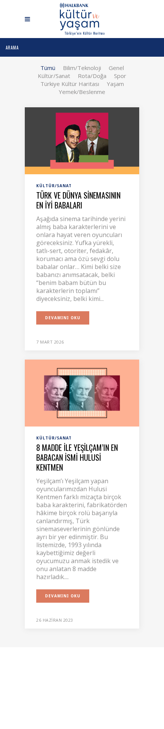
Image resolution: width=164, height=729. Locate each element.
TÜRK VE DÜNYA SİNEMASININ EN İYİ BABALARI (78, 200)
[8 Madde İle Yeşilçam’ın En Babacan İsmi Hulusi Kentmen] (82, 392)
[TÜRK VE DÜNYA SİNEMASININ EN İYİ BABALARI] (82, 140)
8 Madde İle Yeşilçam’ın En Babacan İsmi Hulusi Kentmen (77, 457)
